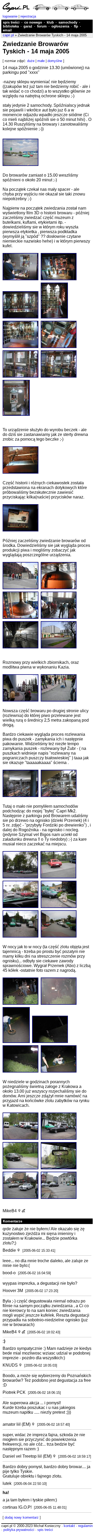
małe (41, 61)
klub (50, 22)
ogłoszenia (60, 26)
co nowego (33, 22)
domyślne (55, 61)
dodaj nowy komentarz (22, 1517)
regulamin (85, 1526)
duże (30, 61)
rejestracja (28, 16)
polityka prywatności (18, 1530)
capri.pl (8, 35)
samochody (67, 22)
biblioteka (11, 26)
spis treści (11, 22)
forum (42, 26)
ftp (76, 26)
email (7, 30)
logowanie (10, 16)
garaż (28, 26)
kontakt (69, 1526)
